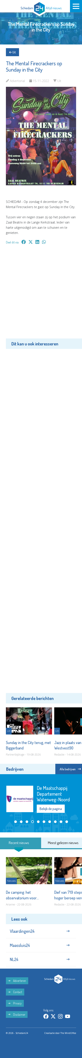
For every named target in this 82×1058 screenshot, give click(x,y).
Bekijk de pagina (51, 809)
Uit (14, 52)
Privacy (17, 1003)
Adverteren (19, 980)
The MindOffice (68, 1033)
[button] (15, 821)
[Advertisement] (41, 294)
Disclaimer (18, 1014)
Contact (17, 992)
